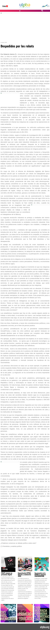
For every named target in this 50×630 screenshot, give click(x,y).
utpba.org (44, 627)
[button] (20, 11)
